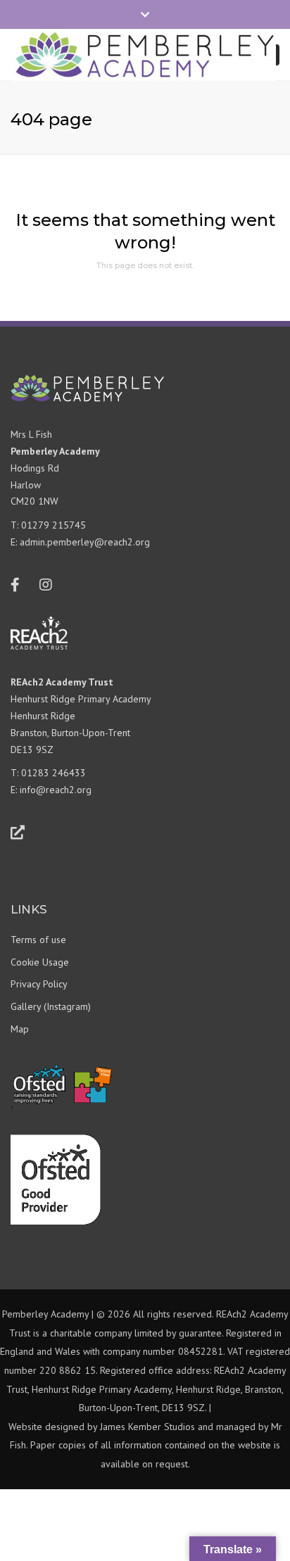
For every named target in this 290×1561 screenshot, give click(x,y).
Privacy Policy (39, 984)
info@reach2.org (56, 789)
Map (20, 1029)
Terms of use (38, 939)
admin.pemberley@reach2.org (85, 542)
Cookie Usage (40, 962)
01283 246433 (53, 772)
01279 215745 (53, 525)
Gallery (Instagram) (51, 1006)
